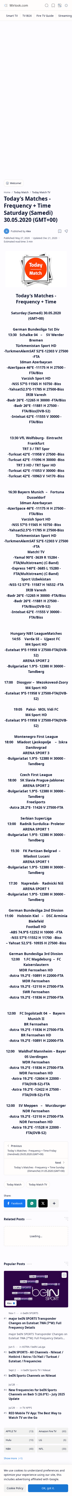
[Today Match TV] (38, 1184)
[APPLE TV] (19, 1431)
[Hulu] (19, 1440)
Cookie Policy (15, 1488)
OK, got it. (48, 1488)
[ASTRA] (26, 1347)
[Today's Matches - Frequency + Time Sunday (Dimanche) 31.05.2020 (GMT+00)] (36, 1166)
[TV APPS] (27, 1407)
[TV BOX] (27, 15)
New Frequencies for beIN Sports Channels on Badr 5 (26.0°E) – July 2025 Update (37, 1394)
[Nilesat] (46, 1370)
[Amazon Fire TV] (52, 1431)
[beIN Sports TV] (32, 1370)
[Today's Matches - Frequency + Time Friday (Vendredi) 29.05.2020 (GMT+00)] (36, 1150)
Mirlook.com (19, 5)
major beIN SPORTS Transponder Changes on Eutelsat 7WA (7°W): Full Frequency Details (35, 1323)
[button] (6, 5)
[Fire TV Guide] (45, 15)
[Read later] (60, 231)
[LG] (52, 1440)
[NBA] (19, 1448)
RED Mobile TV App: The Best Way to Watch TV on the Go (35, 1415)
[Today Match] (14, 1184)
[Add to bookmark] (64, 1275)
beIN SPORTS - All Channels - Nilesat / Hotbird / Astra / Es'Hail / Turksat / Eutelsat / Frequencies (36, 1356)
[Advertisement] (36, 61)
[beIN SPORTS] (30, 1313)
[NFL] (52, 1448)
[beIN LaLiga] (38, 1347)
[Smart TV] (12, 15)
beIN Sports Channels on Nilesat (32, 1375)
